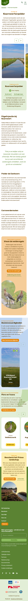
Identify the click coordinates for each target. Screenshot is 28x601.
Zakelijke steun (5, 554)
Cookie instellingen (7, 568)
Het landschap (5, 508)
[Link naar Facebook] (2, 573)
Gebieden (3, 7)
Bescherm (4, 511)
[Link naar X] (10, 573)
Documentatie (5, 562)
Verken (11, 382)
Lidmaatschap (5, 551)
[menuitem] (21, 2)
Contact (3, 521)
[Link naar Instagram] (6, 573)
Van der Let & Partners (16, 599)
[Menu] (25, 2)
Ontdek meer (10, 444)
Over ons (3, 517)
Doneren (4, 524)
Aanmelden (14, 540)
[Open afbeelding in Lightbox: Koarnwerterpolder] (22, 76)
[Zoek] (21, 2)
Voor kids (4, 514)
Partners (3, 557)
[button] (23, 414)
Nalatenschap (5, 560)
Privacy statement (6, 565)
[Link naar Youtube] (13, 573)
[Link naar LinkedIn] (17, 573)
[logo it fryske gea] (7, 2)
